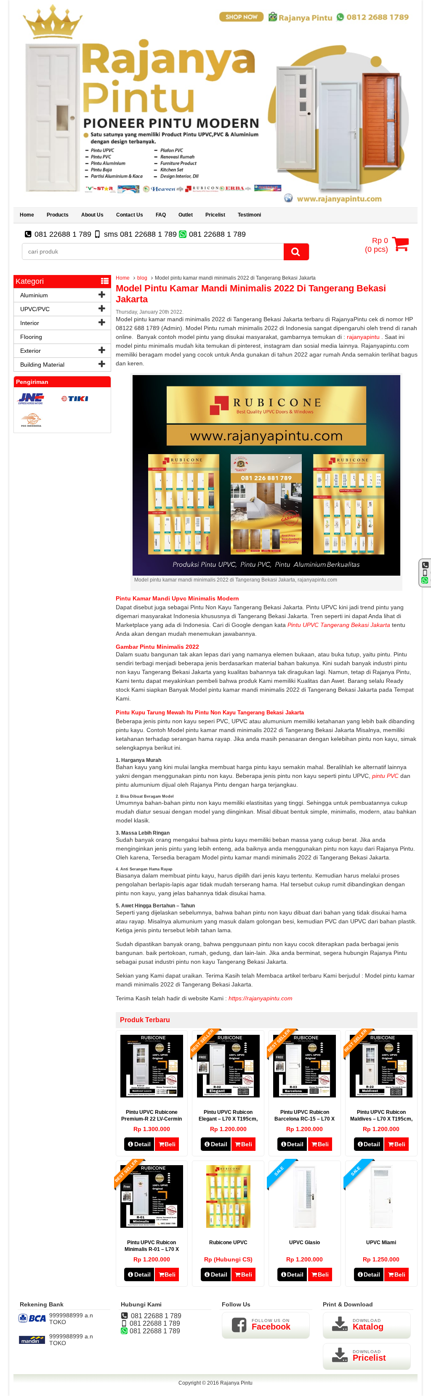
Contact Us (129, 215)
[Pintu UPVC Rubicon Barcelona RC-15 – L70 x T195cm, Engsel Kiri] (304, 1095)
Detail (142, 1144)
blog (142, 278)
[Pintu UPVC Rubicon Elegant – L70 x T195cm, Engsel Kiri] (228, 1095)
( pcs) (376, 245)
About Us (92, 215)
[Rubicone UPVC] (228, 1225)
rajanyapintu (363, 336)
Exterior (30, 350)
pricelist (215, 215)
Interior (29, 323)
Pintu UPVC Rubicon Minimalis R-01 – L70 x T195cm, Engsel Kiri (152, 1249)
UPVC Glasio (304, 1242)
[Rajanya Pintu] (215, 204)
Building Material (42, 364)
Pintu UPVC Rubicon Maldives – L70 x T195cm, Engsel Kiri (381, 1119)
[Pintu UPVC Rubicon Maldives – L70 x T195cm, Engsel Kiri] (381, 1095)
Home (27, 215)
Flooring (31, 336)
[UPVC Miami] (381, 1225)
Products (58, 215)
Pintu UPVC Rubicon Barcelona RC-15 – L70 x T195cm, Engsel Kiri (304, 1119)
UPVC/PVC (35, 309)
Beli (170, 1144)
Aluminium (34, 295)
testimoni (249, 215)
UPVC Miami (381, 1242)
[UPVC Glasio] (305, 1225)
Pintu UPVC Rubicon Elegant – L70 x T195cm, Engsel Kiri (228, 1119)
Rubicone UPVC (228, 1242)
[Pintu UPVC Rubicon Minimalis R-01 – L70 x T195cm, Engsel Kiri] (151, 1225)
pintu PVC (385, 775)
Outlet (185, 215)
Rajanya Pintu (236, 1383)
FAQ (161, 215)
